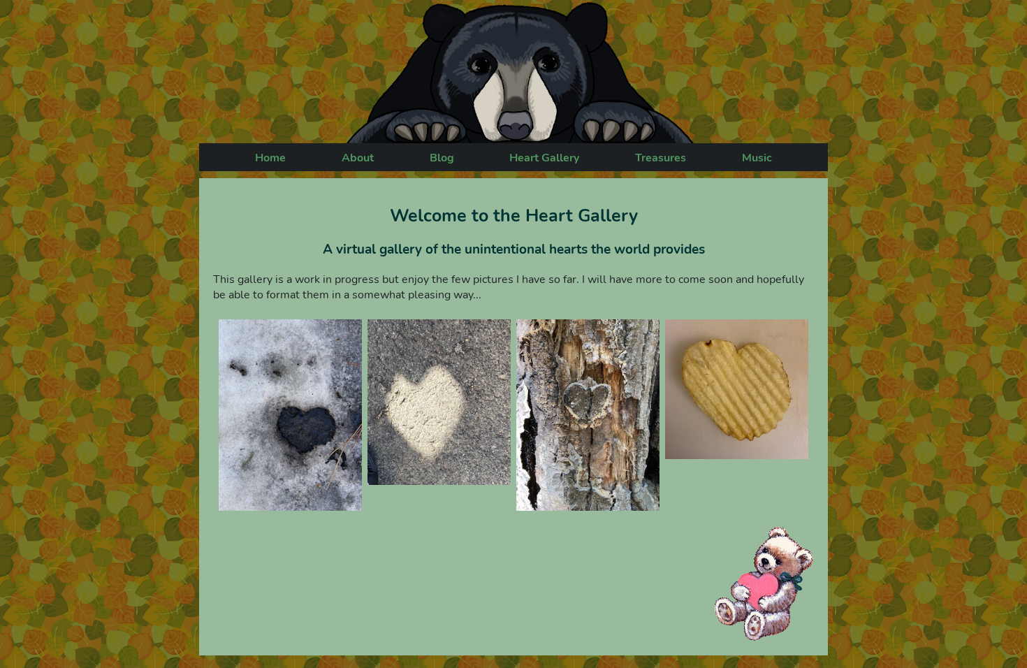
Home (270, 158)
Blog (442, 158)
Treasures (660, 158)
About (358, 158)
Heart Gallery (544, 158)
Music (757, 158)
